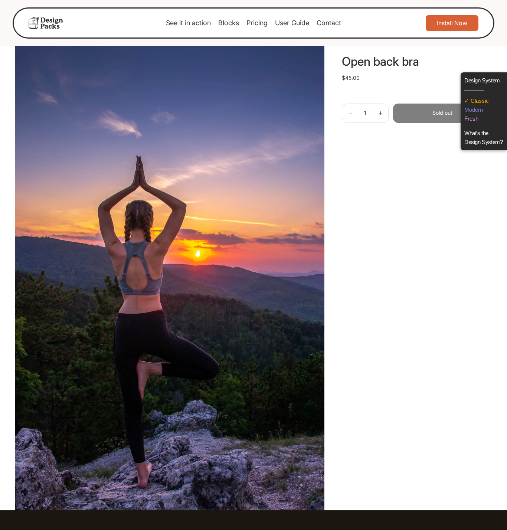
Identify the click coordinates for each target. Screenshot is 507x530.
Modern (473, 110)
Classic (479, 101)
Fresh (471, 118)
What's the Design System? (483, 137)
